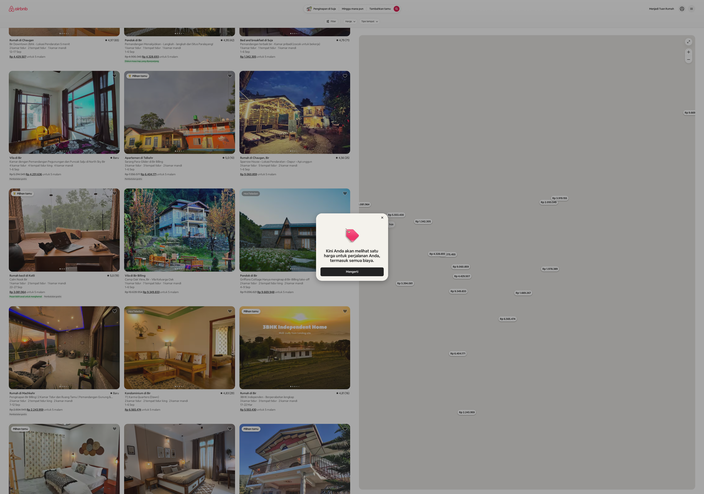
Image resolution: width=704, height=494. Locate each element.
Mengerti (352, 272)
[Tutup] (382, 217)
